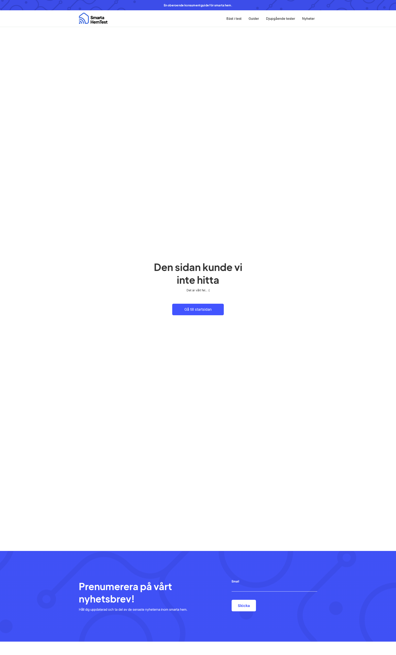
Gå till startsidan (198, 309)
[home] (93, 18)
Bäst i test (234, 18)
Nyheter (308, 18)
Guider (254, 18)
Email (235, 581)
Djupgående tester (280, 18)
